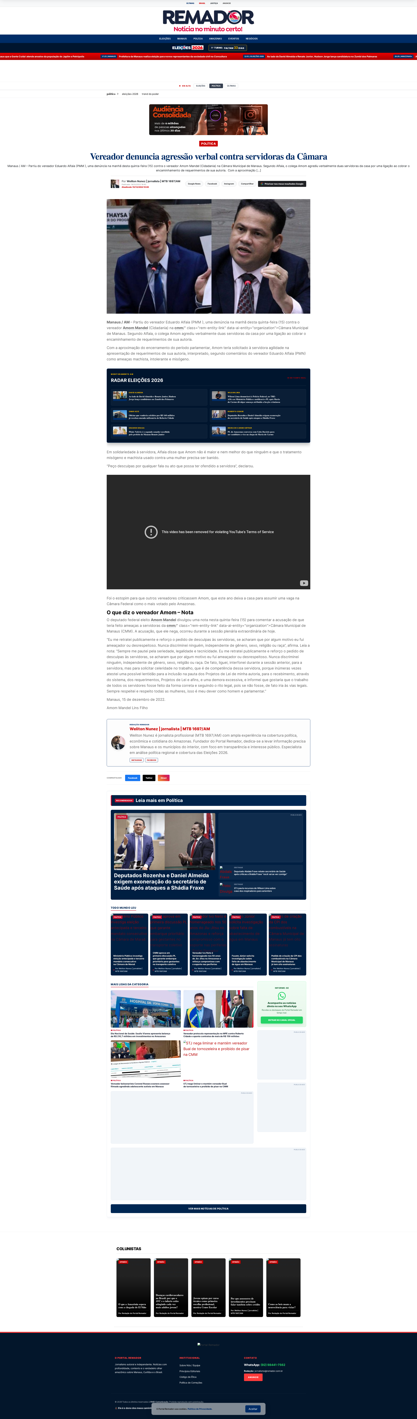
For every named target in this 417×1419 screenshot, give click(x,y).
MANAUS (182, 38)
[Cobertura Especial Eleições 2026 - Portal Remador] (187, 48)
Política (174, 800)
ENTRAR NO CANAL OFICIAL (281, 1020)
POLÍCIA (198, 38)
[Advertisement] (260, 837)
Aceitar (253, 1409)
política (111, 94)
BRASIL (202, 3)
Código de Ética (188, 1376)
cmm (178, 328)
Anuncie (253, 1377)
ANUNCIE (227, 3)
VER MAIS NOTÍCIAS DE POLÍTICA (208, 1208)
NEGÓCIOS (252, 38)
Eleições (200, 86)
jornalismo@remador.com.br (269, 1371)
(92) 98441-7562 (273, 1365)
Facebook (151, 760)
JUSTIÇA (214, 3)
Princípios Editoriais (190, 1371)
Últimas (231, 86)
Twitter (149, 778)
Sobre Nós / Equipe (190, 1365)
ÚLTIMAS (190, 3)
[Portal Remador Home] (209, 1344)
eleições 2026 (130, 93)
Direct (164, 778)
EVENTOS (233, 38)
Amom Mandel (135, 328)
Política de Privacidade (200, 1409)
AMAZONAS (215, 38)
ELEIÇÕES (165, 38)
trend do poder (150, 93)
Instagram (136, 760)
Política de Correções (191, 1382)
